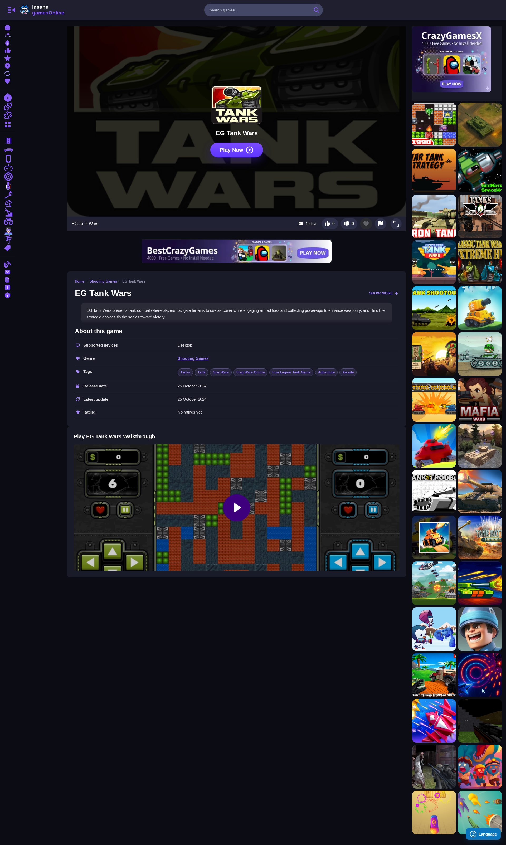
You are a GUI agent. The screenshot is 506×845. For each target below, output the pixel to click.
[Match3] (7, 194)
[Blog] (7, 264)
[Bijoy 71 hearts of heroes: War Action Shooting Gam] (434, 354)
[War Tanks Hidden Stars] (480, 354)
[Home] (7, 27)
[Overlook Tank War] (480, 125)
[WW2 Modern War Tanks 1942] (480, 446)
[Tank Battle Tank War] (434, 583)
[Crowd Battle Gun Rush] (480, 812)
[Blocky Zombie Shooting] (434, 675)
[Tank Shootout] (434, 308)
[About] (7, 287)
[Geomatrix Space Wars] (480, 170)
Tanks (185, 372)
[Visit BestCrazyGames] (237, 251)
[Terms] (7, 279)
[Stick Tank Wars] (434, 262)
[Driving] (7, 140)
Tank (201, 372)
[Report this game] (380, 223)
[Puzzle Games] (7, 115)
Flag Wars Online (250, 372)
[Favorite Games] (7, 80)
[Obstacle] (7, 239)
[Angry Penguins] (434, 629)
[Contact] (7, 271)
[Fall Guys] (7, 212)
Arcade (348, 372)
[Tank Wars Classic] (434, 125)
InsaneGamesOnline (41, 10)
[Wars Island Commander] (480, 629)
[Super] (7, 230)
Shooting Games (103, 281)
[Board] (7, 203)
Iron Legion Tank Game (291, 372)
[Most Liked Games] (7, 50)
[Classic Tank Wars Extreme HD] (480, 262)
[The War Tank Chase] (434, 537)
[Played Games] (7, 65)
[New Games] (7, 34)
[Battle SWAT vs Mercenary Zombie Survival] (434, 767)
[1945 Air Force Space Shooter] (434, 721)
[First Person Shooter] (7, 176)
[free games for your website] (7, 167)
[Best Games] (7, 42)
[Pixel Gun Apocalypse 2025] (480, 721)
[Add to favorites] (366, 223)
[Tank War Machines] (480, 537)
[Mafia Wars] (480, 400)
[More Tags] (7, 247)
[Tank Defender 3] (480, 308)
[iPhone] (7, 158)
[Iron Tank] (434, 216)
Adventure (326, 372)
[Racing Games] (7, 97)
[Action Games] (7, 106)
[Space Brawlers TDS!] (480, 583)
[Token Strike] (434, 812)
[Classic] (7, 149)
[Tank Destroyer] (480, 216)
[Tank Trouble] (434, 491)
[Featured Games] (7, 57)
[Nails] (7, 185)
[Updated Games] (7, 73)
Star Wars (221, 372)
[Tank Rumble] (434, 400)
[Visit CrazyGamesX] (457, 59)
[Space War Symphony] (480, 675)
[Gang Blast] (480, 767)
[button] (396, 224)
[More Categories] (7, 124)
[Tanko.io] (434, 446)
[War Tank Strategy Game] (434, 170)
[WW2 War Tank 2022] (480, 491)
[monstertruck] (7, 221)
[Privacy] (7, 294)
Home (79, 281)
